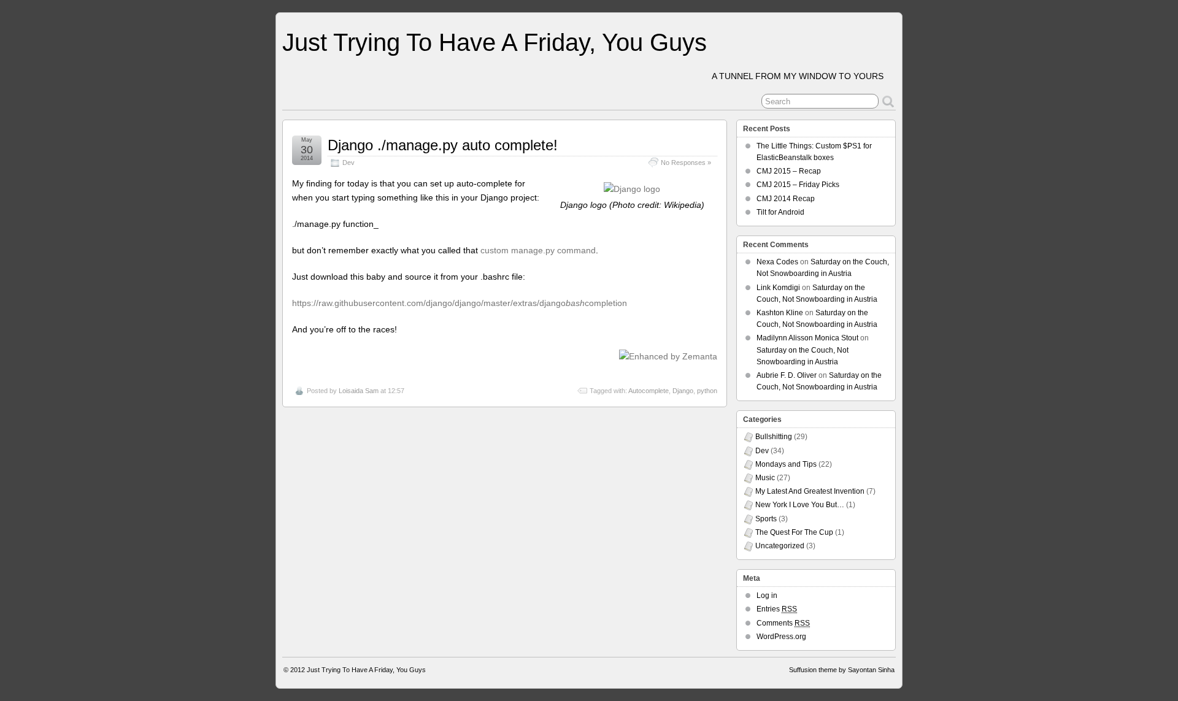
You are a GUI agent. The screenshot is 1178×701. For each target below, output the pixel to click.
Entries (776, 609)
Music (765, 477)
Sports (766, 519)
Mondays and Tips (786, 464)
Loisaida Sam (359, 390)
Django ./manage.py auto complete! (443, 145)
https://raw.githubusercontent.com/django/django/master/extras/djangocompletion (459, 303)
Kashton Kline (779, 312)
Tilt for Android (780, 212)
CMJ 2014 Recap (785, 198)
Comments (783, 623)
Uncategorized (779, 546)
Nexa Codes (777, 262)
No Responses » (686, 162)
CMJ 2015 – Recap (788, 171)
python (707, 390)
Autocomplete (648, 390)
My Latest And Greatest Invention (809, 491)
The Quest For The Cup (794, 532)
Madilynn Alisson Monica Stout (807, 338)
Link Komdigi (778, 287)
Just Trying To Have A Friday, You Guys (494, 42)
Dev (348, 162)
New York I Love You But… (799, 504)
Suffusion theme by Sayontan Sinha (842, 669)
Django (682, 390)
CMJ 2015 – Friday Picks (797, 184)
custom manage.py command (538, 250)
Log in (766, 595)
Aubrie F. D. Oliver (786, 375)
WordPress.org (781, 636)
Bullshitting (773, 436)
